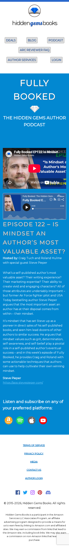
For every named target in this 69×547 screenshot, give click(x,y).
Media (34, 461)
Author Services (22, 60)
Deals (11, 40)
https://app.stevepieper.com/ (23, 382)
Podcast (55, 40)
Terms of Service (34, 445)
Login (56, 60)
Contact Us (34, 469)
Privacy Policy (33, 453)
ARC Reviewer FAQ (34, 50)
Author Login (34, 478)
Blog (32, 40)
